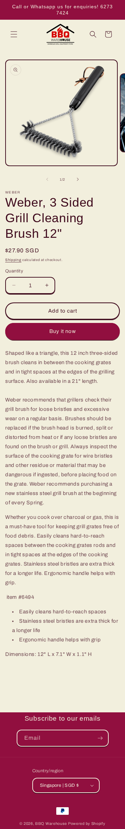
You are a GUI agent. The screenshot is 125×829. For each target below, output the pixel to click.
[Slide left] (47, 179)
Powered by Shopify (87, 823)
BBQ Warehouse (51, 823)
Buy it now (62, 331)
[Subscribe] (100, 738)
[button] (14, 34)
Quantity (14, 271)
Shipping (13, 260)
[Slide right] (77, 179)
